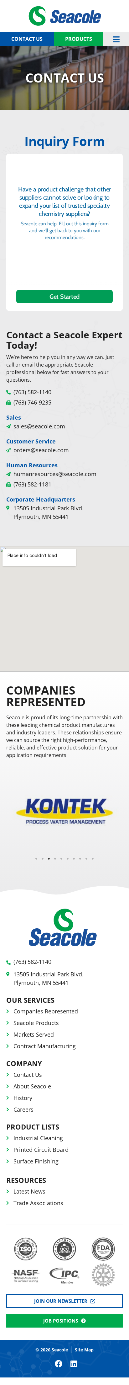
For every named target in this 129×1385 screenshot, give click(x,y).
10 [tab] (93, 859)
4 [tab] (55, 859)
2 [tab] (42, 859)
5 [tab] (61, 859)
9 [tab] (86, 859)
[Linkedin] (73, 1363)
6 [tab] (67, 859)
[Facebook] (58, 1363)
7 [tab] (74, 859)
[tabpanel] (64, 809)
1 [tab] (36, 859)
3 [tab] (49, 859)
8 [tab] (80, 859)
